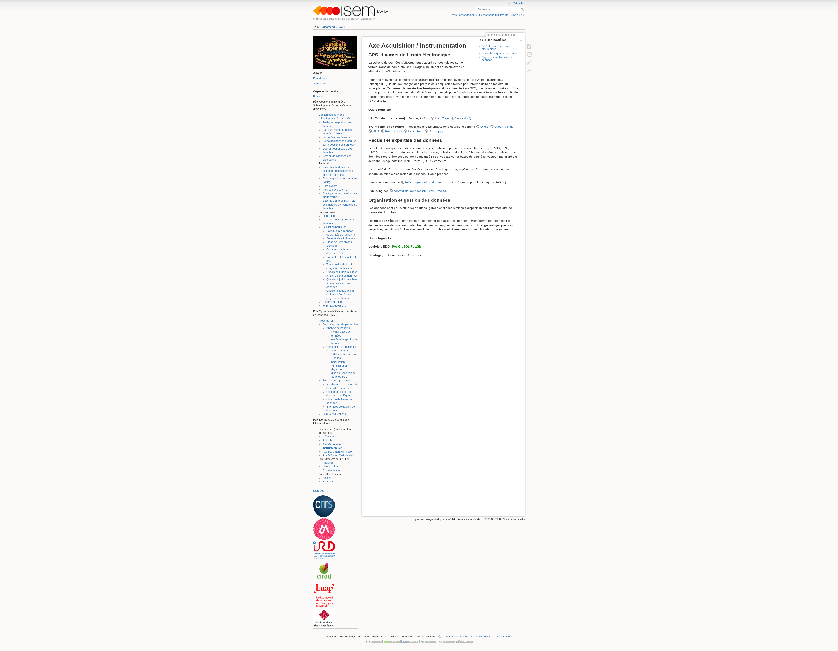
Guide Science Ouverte (336, 137)
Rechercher (523, 9)
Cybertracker (503, 126)
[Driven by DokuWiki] (464, 641)
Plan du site (518, 15)
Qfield (484, 126)
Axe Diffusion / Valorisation (338, 455)
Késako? (328, 477)
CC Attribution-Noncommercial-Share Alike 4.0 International (477, 636)
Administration (339, 365)
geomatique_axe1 (334, 27)
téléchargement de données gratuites (431, 182)
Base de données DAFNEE (339, 200)
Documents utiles (333, 301)
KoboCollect (393, 131)
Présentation (326, 320)
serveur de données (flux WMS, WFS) (420, 191)
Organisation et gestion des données (498, 59)
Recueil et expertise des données (501, 53)
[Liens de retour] (529, 63)
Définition (328, 436)
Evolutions (329, 481)
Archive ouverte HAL (335, 189)
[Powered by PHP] (410, 641)
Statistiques (320, 83)
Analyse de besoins (338, 328)
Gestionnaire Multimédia (493, 15)
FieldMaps (442, 118)
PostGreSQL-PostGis (406, 246)
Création (336, 358)
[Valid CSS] (446, 641)
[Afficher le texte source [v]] (529, 46)
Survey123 (462, 118)
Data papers (330, 186)
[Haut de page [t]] (529, 71)
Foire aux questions (334, 305)
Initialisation (338, 361)
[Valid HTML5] (428, 641)
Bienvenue (319, 96)
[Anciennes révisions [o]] (529, 54)
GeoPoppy (436, 131)
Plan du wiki (320, 78)
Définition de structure (344, 354)
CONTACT (319, 491)
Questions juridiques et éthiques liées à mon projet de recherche (340, 294)
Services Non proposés (336, 380)
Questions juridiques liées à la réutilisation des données (341, 283)
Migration (336, 369)
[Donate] (392, 641)
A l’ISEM (327, 440)
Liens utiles (329, 215)
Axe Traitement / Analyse (337, 451)
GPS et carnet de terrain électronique (496, 48)
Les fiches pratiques (334, 227)
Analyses (328, 462)
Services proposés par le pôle (340, 324)
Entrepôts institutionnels (340, 238)
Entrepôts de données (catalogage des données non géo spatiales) (338, 171)
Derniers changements (463, 15)
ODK (376, 131)
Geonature (415, 131)
